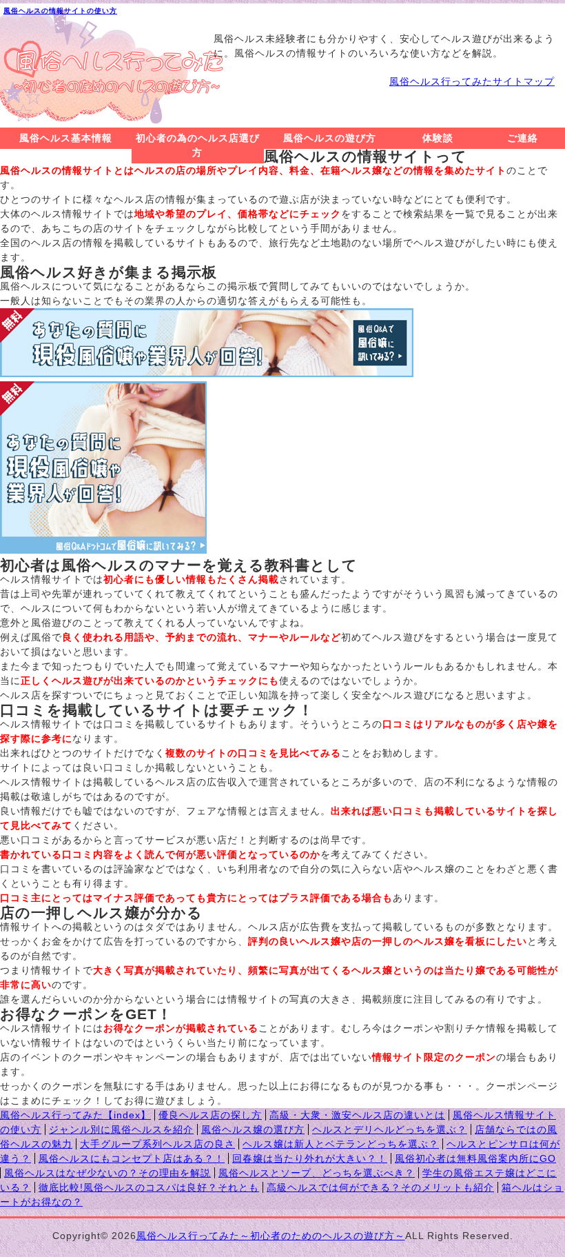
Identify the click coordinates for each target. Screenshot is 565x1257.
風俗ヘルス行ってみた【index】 (75, 1114)
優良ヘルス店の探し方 (210, 1114)
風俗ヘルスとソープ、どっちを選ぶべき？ (316, 1172)
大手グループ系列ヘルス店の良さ (157, 1143)
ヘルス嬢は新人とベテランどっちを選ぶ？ (341, 1143)
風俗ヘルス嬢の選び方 (253, 1129)
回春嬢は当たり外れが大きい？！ (309, 1158)
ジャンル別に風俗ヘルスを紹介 (121, 1129)
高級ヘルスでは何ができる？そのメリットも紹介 (380, 1187)
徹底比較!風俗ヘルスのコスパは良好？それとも (149, 1187)
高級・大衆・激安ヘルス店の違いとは (357, 1114)
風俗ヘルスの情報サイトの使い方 (60, 10)
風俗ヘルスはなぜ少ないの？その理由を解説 (107, 1172)
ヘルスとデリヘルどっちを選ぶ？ (389, 1129)
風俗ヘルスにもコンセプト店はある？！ (132, 1158)
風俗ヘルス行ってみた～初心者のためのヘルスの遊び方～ (270, 1235)
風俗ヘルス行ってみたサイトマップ (472, 81)
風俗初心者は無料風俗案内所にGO (475, 1158)
